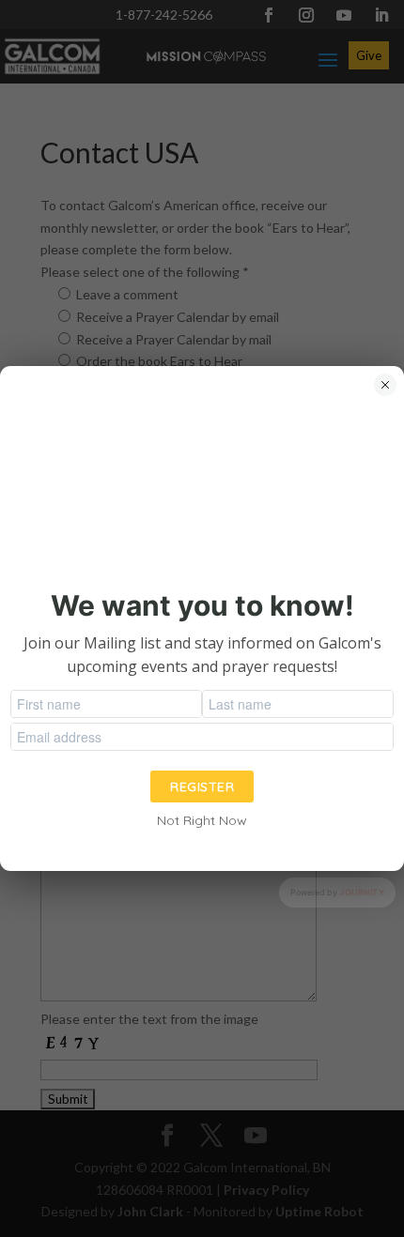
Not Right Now (202, 820)
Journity (361, 892)
